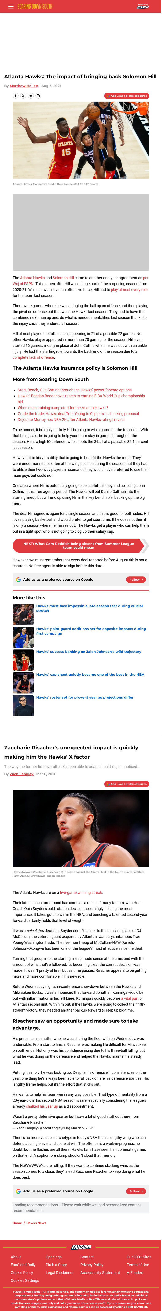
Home (17, 1223)
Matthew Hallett (24, 86)
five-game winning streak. (81, 892)
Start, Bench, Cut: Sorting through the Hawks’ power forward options (75, 390)
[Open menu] (11, 6)
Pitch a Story (56, 1265)
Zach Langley (22, 774)
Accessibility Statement (100, 1272)
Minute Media (31, 1291)
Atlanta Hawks (32, 278)
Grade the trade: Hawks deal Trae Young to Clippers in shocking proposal (78, 413)
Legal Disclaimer (60, 1272)
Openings (54, 1257)
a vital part (129, 998)
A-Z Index (135, 1272)
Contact (87, 1257)
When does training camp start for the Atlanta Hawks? (63, 407)
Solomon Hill (63, 278)
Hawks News (36, 1223)
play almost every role (129, 289)
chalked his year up (42, 1106)
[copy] (38, 96)
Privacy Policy (91, 1265)
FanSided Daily (23, 1265)
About (16, 1257)
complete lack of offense (33, 357)
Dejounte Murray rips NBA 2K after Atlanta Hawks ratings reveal (71, 419)
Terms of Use (138, 1265)
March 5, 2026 (82, 1128)
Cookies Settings (25, 1280)
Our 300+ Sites (139, 1257)
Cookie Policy (22, 1272)
